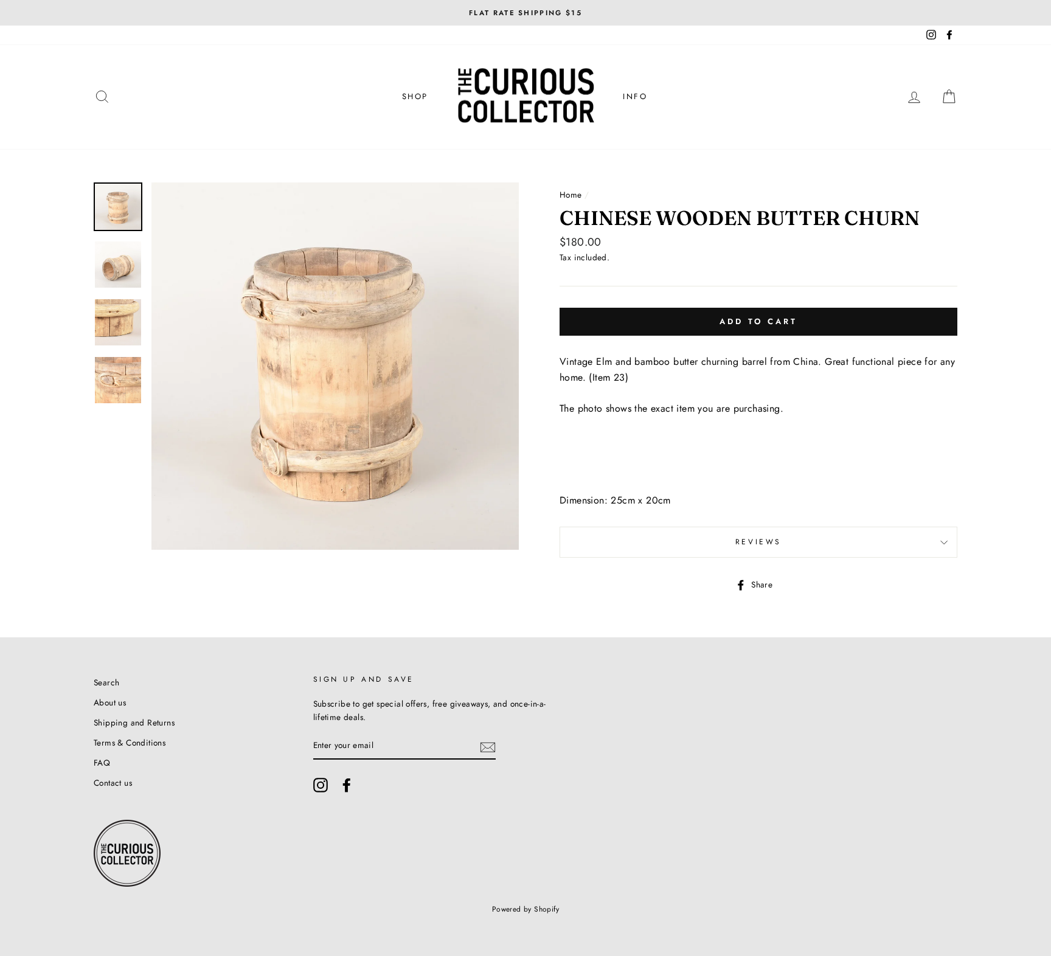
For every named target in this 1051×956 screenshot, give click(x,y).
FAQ (102, 763)
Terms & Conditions (129, 742)
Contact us (113, 783)
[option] (525, 12)
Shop (415, 96)
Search (106, 682)
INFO (635, 96)
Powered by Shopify (525, 909)
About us (110, 702)
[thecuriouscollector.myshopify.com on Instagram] (320, 785)
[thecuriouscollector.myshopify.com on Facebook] (346, 785)
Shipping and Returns (134, 722)
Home (571, 195)
